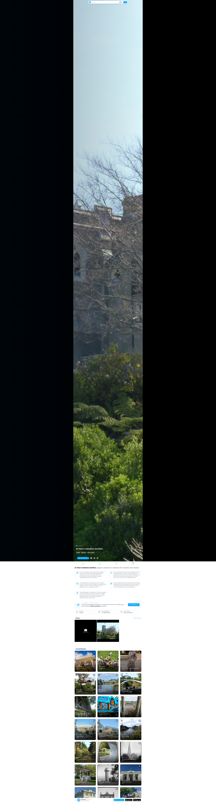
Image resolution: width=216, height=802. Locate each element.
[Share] (97, 558)
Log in (125, 2)
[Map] (94, 558)
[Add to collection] (91, 558)
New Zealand (80, 545)
